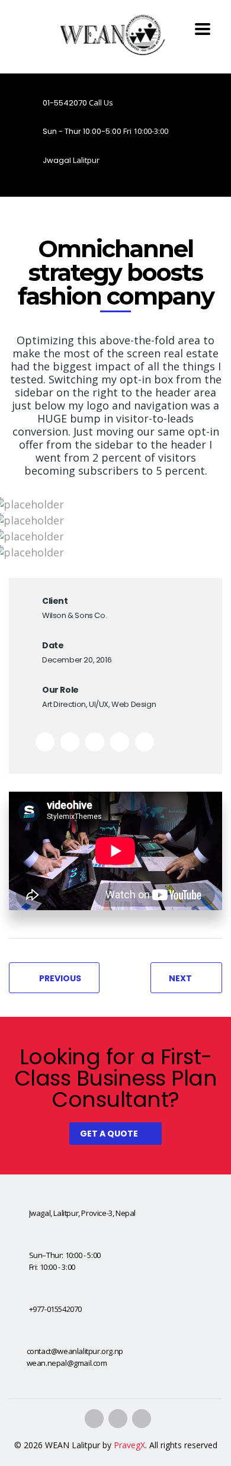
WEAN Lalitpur (72, 1445)
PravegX (129, 1445)
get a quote (109, 1133)
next (180, 978)
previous (60, 978)
